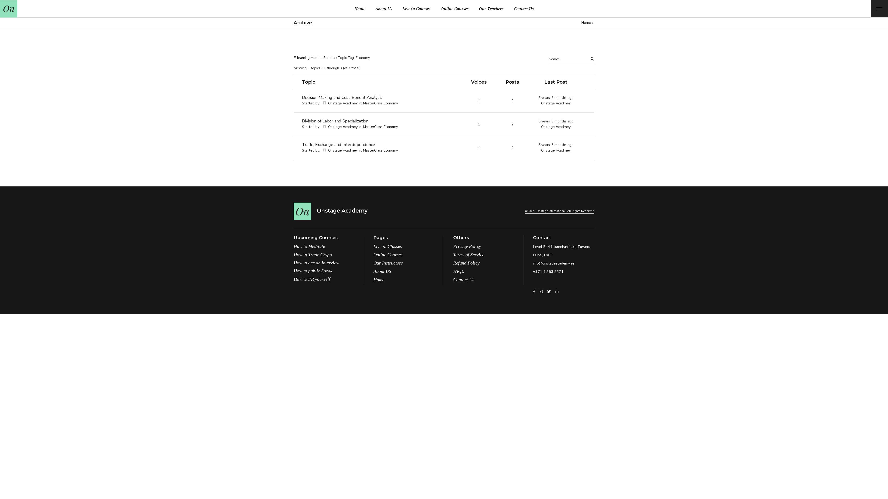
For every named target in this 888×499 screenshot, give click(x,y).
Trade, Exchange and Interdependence (338, 144)
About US (382, 271)
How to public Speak (313, 270)
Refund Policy (466, 262)
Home (378, 279)
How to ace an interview (316, 262)
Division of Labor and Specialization (335, 121)
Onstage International (551, 211)
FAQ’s (458, 271)
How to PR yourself (312, 279)
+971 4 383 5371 (548, 271)
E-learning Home (307, 57)
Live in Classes (387, 246)
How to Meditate (309, 246)
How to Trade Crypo (313, 254)
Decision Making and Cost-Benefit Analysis (342, 97)
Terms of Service (468, 254)
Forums (329, 57)
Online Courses (388, 254)
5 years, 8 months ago (556, 97)
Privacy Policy (467, 246)
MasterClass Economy (380, 103)
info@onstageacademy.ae (553, 263)
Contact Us (463, 279)
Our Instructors (388, 262)
